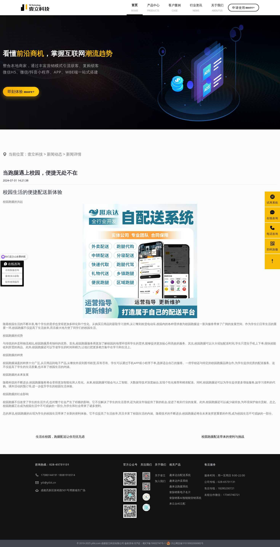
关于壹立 (160, 475)
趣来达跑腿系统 (178, 486)
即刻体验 (21, 91)
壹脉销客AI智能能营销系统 (185, 498)
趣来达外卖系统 (178, 480)
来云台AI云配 (177, 503)
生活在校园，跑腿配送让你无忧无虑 (60, 436)
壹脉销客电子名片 (180, 492)
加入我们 (160, 481)
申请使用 (243, 8)
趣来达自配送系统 (180, 475)
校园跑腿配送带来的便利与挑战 (223, 436)
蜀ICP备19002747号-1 (154, 543)
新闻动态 (54, 154)
